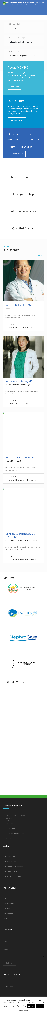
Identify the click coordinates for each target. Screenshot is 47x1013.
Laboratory (8, 898)
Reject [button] (40, 1006)
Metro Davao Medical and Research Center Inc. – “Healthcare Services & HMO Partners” (21, 696)
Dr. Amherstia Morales (12, 876)
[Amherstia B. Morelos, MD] (23, 433)
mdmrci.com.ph (11, 828)
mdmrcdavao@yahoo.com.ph (17, 833)
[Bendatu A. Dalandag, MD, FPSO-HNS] (23, 509)
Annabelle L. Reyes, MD (19, 381)
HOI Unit (7, 908)
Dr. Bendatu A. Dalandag (13, 866)
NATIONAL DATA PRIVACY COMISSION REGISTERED (19, 780)
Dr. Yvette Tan (9, 856)
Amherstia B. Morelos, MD (20, 457)
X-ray (6, 918)
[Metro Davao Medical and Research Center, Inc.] (23, 3)
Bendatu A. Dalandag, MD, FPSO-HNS (20, 535)
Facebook (10, 986)
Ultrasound (8, 913)
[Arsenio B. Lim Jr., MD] (23, 280)
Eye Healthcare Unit (11, 903)
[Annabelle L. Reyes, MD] (23, 357)
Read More (23, 1010)
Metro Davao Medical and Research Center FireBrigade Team (21, 727)
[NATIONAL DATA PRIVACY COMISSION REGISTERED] (23, 762)
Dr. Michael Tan (10, 861)
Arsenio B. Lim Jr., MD (18, 305)
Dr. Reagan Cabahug (12, 871)
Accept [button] (30, 1006)
